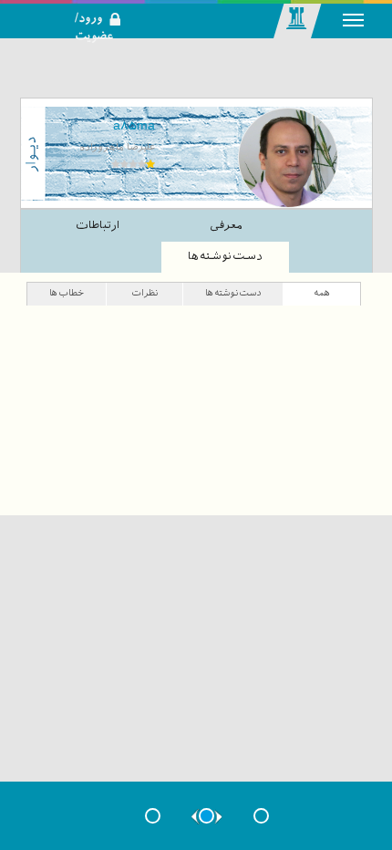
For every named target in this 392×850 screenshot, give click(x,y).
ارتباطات (97, 225)
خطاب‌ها (66, 292)
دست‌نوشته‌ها (225, 256)
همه (322, 292)
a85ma (134, 125)
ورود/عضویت (107, 5)
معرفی (226, 225)
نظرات (144, 292)
